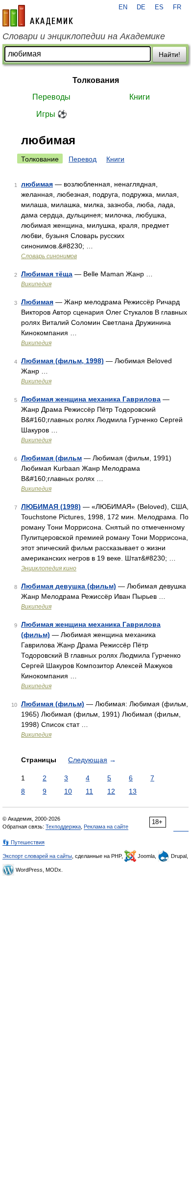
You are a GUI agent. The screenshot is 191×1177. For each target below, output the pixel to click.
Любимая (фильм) (52, 704)
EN (123, 7)
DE (141, 7)
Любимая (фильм (51, 458)
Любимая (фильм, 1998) (62, 361)
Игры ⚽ (51, 114)
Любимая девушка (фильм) (68, 586)
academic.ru (37, 16)
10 (68, 791)
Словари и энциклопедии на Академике (83, 36)
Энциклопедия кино (48, 568)
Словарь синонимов (49, 256)
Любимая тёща (46, 274)
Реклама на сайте (106, 826)
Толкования (95, 80)
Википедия (36, 284)
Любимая (37, 302)
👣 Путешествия (23, 842)
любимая (37, 184)
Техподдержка (63, 826)
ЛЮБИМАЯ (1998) (51, 506)
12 (111, 791)
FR (177, 7)
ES (159, 7)
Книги (139, 97)
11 (89, 791)
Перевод (82, 159)
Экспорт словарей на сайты (37, 856)
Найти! (169, 54)
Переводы (51, 97)
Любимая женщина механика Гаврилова (91, 399)
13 (133, 791)
